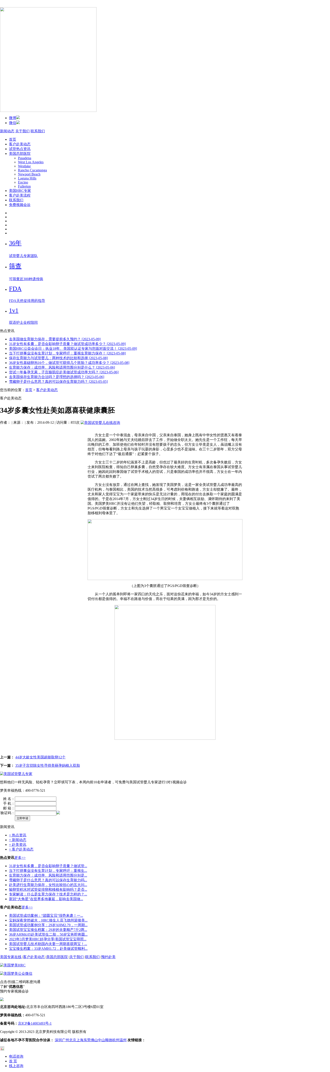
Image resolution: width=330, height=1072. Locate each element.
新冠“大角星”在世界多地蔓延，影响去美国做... (46, 899)
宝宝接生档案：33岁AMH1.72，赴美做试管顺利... (48, 948)
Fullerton (24, 186)
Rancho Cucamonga (32, 170)
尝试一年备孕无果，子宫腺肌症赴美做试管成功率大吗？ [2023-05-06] (64, 372)
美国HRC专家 (20, 191)
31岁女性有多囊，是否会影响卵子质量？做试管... (48, 866)
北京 (72, 1040)
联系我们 (38, 131)
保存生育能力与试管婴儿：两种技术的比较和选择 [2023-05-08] (58, 358)
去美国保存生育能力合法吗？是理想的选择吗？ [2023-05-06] (56, 377)
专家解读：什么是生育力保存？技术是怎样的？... (48, 894)
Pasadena (24, 158)
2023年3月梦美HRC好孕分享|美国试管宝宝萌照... (47, 939)
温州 (123, 1040)
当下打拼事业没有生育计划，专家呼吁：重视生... (48, 871)
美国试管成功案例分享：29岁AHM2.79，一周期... (48, 925)
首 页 (13, 1061)
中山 (101, 1040)
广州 (65, 1040)
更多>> (20, 857)
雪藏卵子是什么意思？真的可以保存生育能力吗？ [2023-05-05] (58, 381)
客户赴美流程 (20, 195)
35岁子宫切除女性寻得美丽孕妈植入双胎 (47, 765)
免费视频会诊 (20, 205)
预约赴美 (108, 957)
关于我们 (22, 131)
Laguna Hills (27, 178)
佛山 (94, 1040)
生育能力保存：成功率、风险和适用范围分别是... (48, 875)
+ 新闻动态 (17, 840)
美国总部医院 (20, 153)
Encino (23, 182)
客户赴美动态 (20, 144)
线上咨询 (16, 1066)
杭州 (115, 1040)
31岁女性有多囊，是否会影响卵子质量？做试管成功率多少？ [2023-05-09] (67, 344)
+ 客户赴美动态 (21, 849)
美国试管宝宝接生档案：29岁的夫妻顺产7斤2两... (48, 930)
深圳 (58, 1040)
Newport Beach (29, 174)
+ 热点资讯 (17, 835)
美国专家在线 (11, 957)
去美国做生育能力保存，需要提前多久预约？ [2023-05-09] (55, 339)
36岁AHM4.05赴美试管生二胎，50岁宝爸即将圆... (48, 934)
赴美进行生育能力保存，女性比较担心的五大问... (48, 885)
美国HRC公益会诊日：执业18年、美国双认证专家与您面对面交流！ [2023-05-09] (73, 348)
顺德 (108, 1040)
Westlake (24, 166)
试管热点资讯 (20, 149)
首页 (12, 139)
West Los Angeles (31, 162)
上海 (80, 1040)
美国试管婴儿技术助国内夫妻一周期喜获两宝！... (48, 944)
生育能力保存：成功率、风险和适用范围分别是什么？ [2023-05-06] (62, 367)
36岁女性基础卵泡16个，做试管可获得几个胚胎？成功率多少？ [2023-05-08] (69, 363)
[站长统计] (2, 1049)
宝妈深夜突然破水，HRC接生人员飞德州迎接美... (48, 920)
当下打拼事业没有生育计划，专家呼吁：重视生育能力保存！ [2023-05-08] (67, 353)
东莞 (87, 1040)
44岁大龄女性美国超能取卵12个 (40, 757)
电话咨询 (16, 1056)
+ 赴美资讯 (17, 844)
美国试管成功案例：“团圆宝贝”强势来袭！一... (46, 915)
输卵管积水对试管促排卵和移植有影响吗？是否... (48, 889)
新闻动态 (7, 131)
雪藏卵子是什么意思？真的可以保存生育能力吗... (48, 880)
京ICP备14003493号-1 (35, 1023)
